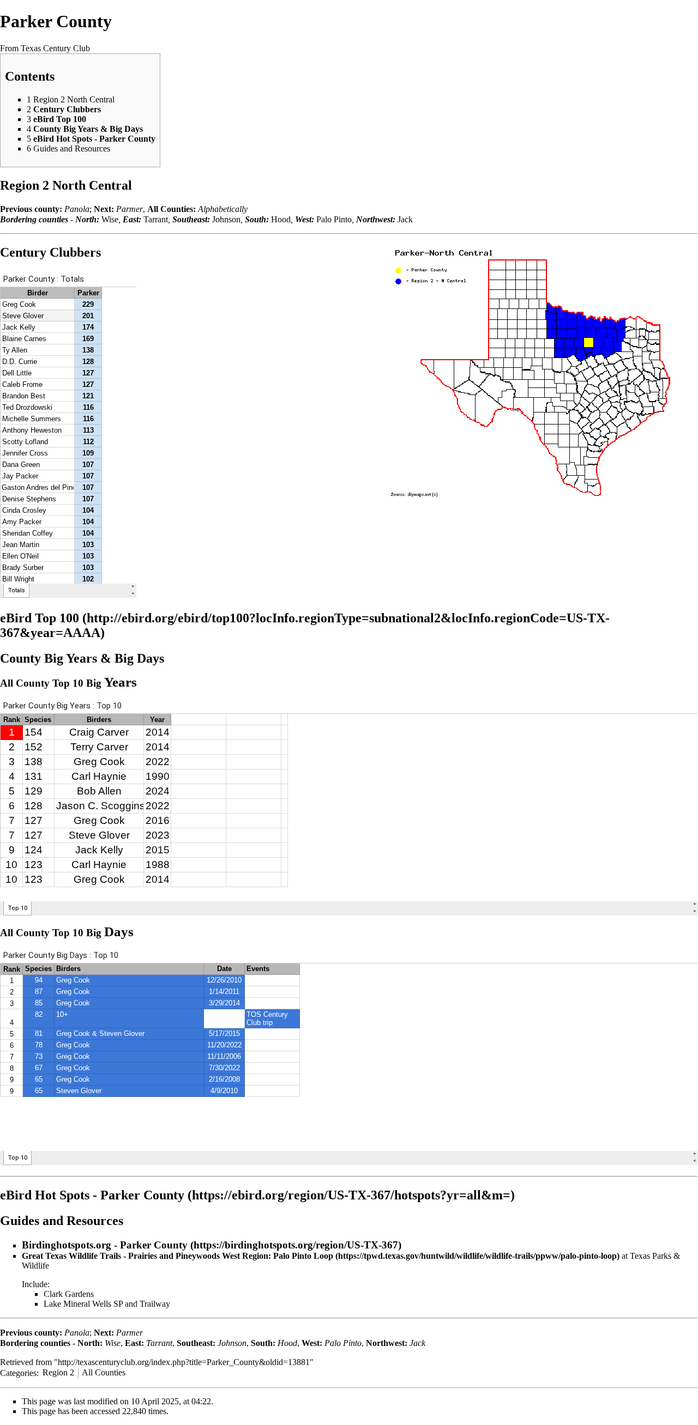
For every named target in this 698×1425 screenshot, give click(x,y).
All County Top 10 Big (68, 683)
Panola (76, 209)
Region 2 (58, 1372)
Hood (281, 219)
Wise (109, 219)
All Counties (103, 1372)
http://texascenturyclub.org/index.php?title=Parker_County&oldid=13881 (184, 1362)
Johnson (226, 219)
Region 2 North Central (66, 185)
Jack (405, 219)
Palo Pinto (334, 219)
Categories (18, 1372)
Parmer (129, 209)
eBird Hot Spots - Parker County (92, 1195)
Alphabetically (223, 209)
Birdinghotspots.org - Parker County (105, 1245)
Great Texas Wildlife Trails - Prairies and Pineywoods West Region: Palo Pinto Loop (177, 1255)
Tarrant (155, 219)
